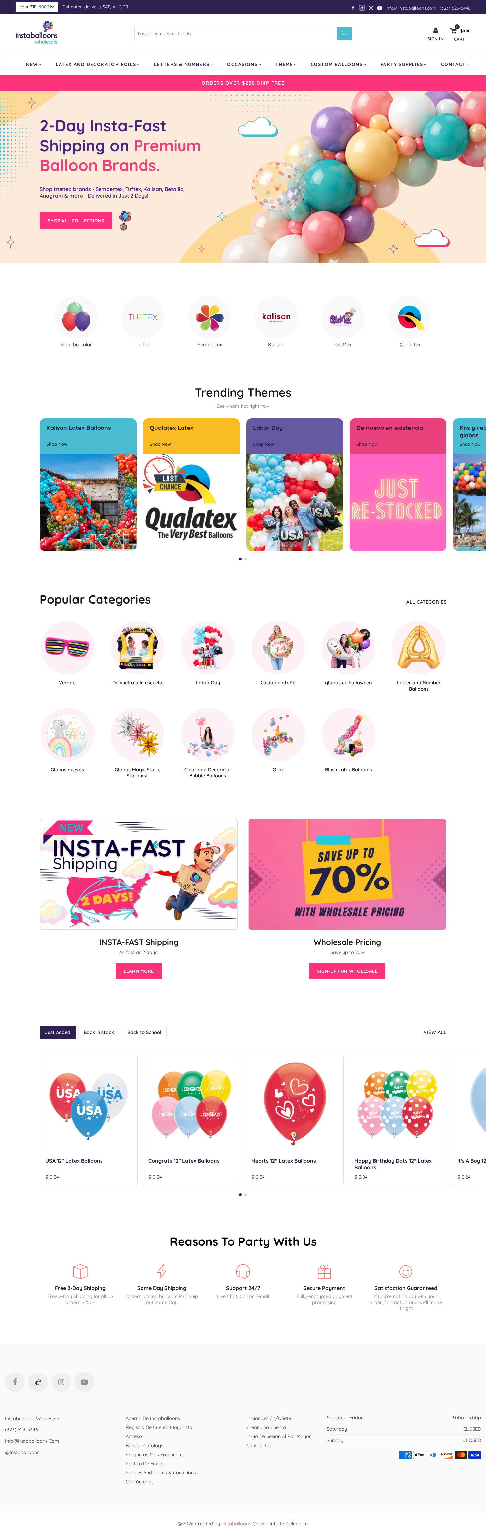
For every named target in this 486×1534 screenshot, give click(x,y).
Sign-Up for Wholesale (347, 971)
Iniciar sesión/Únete (268, 1418)
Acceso (134, 1436)
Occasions (242, 64)
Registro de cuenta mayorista (159, 1427)
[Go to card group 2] (245, 559)
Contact (453, 64)
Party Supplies (402, 64)
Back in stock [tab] (99, 1032)
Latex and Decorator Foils (96, 64)
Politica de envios (145, 1463)
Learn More (139, 971)
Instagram (61, 1382)
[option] (243, 83)
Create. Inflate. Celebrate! (265, 1523)
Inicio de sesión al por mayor (278, 1436)
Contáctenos (140, 1481)
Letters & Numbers (182, 64)
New (32, 64)
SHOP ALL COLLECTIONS (76, 221)
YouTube (84, 1382)
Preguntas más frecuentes (155, 1454)
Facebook (15, 1382)
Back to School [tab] (144, 1032)
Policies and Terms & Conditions (161, 1472)
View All (435, 1032)
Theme (284, 64)
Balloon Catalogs (144, 1445)
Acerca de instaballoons (153, 1418)
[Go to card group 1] (240, 559)
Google (362, 8)
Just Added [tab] (57, 1032)
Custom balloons (337, 64)
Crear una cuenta (266, 1427)
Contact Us (258, 1445)
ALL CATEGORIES (426, 602)
